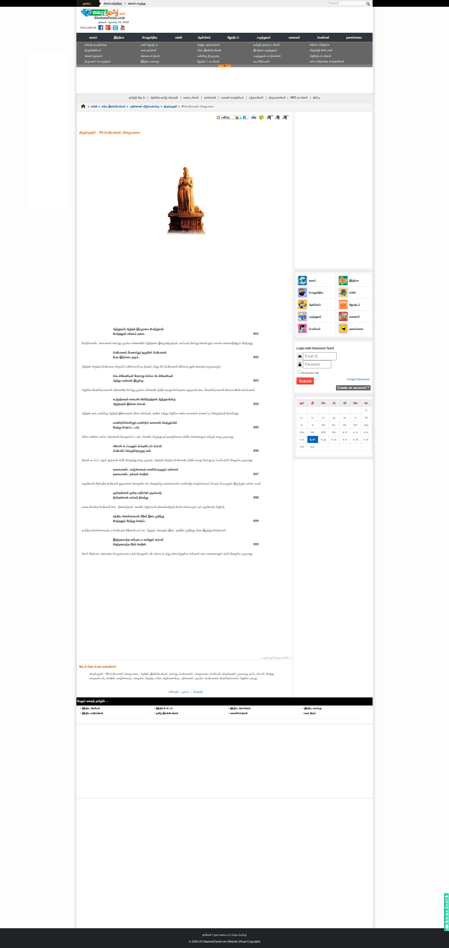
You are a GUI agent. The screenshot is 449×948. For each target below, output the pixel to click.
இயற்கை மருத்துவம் (265, 50)
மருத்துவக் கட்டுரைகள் (267, 55)
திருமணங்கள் (277, 97)
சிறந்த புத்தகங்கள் (208, 44)
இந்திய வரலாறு (150, 61)
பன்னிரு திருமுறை (208, 55)
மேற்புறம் (198, 691)
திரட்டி (316, 97)
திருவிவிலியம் (93, 50)
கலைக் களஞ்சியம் (232, 97)
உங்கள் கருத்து (137, 3)
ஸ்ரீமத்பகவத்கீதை (96, 44)
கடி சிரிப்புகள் (261, 61)
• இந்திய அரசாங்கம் (239, 708)
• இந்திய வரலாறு (311, 708)
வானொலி (210, 97)
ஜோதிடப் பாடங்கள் (208, 61)
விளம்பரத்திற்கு (113, 3)
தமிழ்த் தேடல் (137, 97)
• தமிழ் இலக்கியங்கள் (166, 713)
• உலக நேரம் (309, 713)
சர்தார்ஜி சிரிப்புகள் (321, 50)
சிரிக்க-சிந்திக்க (320, 44)
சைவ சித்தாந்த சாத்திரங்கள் (327, 61)
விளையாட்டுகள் (150, 55)
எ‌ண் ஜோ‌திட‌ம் (149, 44)
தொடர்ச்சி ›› (284, 657)
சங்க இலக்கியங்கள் (209, 50)
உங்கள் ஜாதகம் (94, 55)
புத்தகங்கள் (256, 97)
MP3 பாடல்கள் (299, 97)
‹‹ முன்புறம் (267, 657)
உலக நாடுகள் (148, 50)
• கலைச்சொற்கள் (238, 713)
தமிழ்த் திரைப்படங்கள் (266, 44)
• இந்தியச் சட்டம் (163, 708)
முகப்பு (87, 3)
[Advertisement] (276, 19)
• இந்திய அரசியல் (90, 708)
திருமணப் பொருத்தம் (98, 61)
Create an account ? (353, 388)
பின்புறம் (174, 691)
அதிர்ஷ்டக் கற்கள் (320, 55)
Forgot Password (358, 379)
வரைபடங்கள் (191, 97)
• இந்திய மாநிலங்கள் (91, 713)
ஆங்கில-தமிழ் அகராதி (164, 97)
